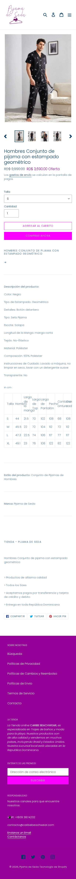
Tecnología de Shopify (53, 867)
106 (43, 435)
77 (59, 435)
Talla (7, 192)
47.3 (18, 435)
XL (8, 443)
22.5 (27, 435)
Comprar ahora (38, 236)
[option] (19, 136)
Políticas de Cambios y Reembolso (32, 673)
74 (34, 435)
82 (59, 443)
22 (25, 427)
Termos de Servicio (20, 693)
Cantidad (10, 206)
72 (34, 427)
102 (43, 419)
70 (34, 419)
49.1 (17, 443)
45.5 (18, 427)
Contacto (14, 703)
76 (34, 443)
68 (59, 419)
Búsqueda (14, 654)
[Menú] (69, 15)
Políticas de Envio (19, 683)
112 (50, 427)
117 (50, 435)
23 (25, 443)
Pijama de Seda (29, 867)
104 (43, 427)
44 (17, 419)
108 (51, 419)
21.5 (26, 419)
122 (51, 443)
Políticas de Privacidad (23, 664)
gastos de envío (20, 175)
